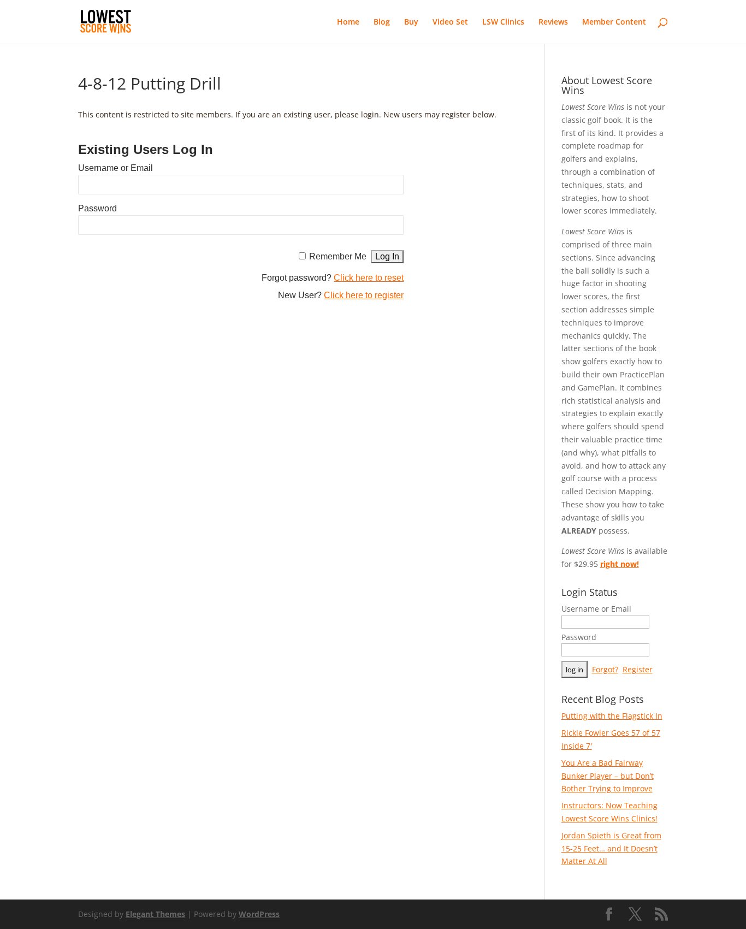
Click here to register (364, 295)
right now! (619, 564)
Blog (382, 22)
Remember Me (337, 256)
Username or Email (115, 168)
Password (97, 208)
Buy (411, 22)
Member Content (614, 22)
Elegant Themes (155, 914)
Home (348, 22)
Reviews (553, 22)
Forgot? (605, 669)
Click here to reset (369, 277)
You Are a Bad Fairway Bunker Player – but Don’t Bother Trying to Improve (607, 776)
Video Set (450, 22)
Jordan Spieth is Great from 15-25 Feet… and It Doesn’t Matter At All (611, 848)
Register (638, 669)
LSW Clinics (503, 22)
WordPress (259, 914)
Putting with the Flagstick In (611, 716)
